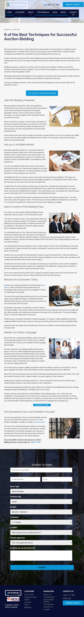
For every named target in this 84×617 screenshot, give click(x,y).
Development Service (49, 601)
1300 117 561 (53, 4)
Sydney (27, 600)
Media (63, 12)
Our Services (49, 597)
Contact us (73, 13)
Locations (19, 12)
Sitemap (47, 609)
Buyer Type (14, 486)
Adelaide (27, 602)
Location (13, 527)
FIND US (67, 598)
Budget (13, 507)
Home (9, 12)
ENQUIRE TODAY (42, 405)
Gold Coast (29, 595)
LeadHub (14, 607)
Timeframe (14, 517)
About (31, 12)
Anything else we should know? (22, 548)
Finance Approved (17, 538)
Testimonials (43, 12)
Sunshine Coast (30, 597)
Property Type (15, 497)
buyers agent (40, 422)
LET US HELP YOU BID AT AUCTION (42, 93)
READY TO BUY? (73, 4)
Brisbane (27, 607)
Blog (55, 12)
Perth (26, 605)
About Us (47, 595)
